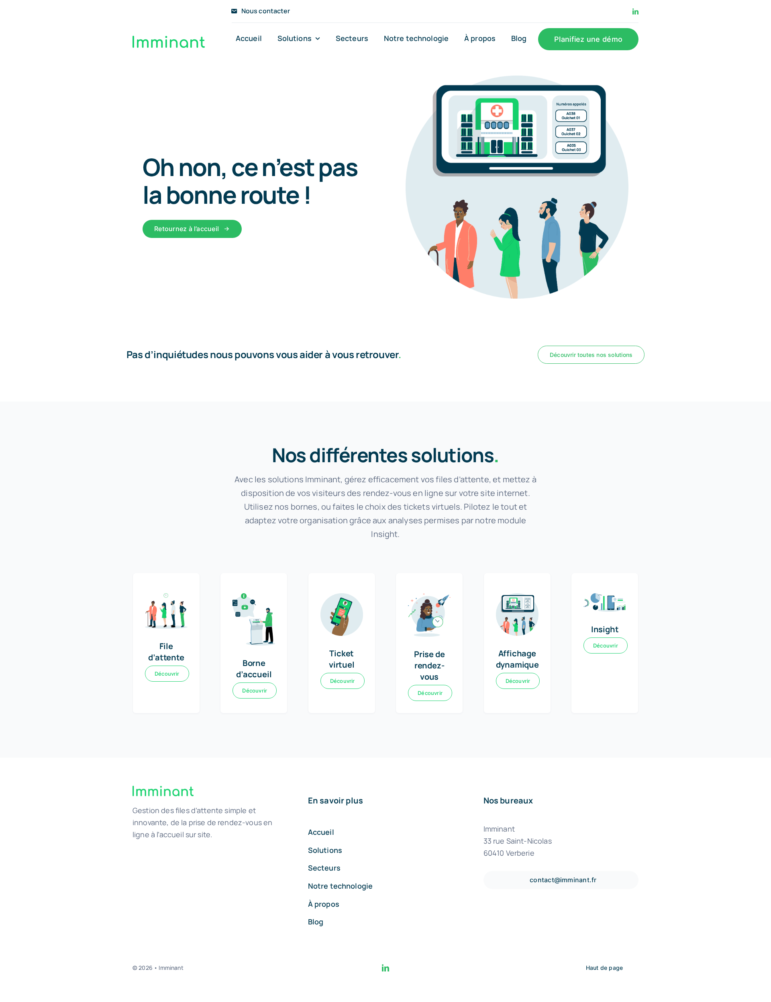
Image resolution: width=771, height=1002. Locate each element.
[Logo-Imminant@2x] (169, 39)
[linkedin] (635, 11)
